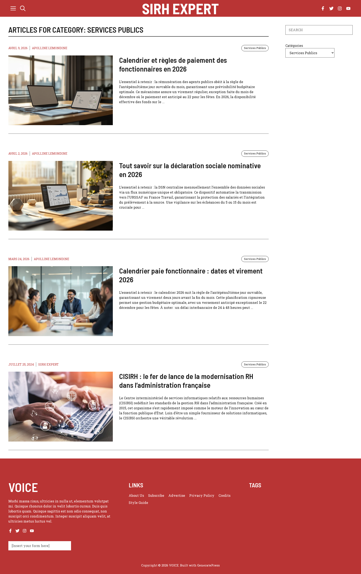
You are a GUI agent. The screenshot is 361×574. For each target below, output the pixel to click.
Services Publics (255, 48)
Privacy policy (201, 495)
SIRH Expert (180, 8)
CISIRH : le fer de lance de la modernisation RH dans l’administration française (186, 380)
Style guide (138, 502)
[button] (23, 8)
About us (136, 495)
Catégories (294, 45)
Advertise (176, 495)
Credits (224, 495)
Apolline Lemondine (49, 48)
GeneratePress (208, 565)
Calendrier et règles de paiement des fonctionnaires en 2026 (173, 64)
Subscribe (156, 495)
